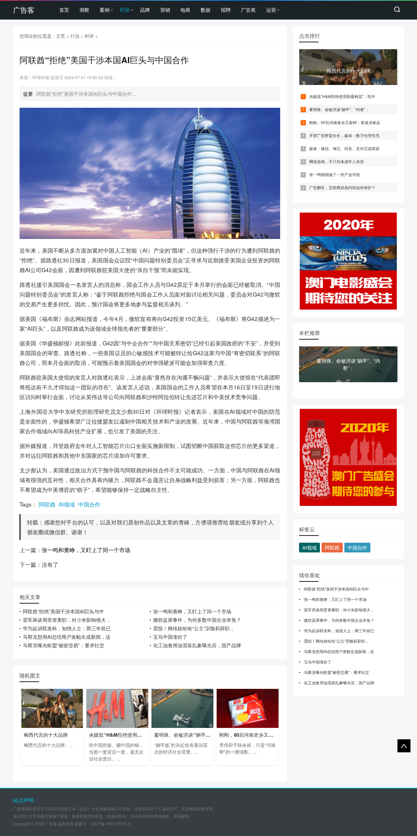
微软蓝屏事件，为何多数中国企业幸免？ (197, 619)
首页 (64, 9)
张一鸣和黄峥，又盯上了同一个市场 (86, 550)
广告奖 (248, 9)
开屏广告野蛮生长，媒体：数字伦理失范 (344, 135)
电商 (185, 9)
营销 (165, 9)
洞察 (84, 9)
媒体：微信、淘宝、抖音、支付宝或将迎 (344, 148)
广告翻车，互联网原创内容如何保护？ (342, 187)
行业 (125, 9)
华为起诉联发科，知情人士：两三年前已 (67, 628)
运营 (271, 9)
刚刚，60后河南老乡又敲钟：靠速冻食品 (344, 122)
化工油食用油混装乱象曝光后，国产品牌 (197, 645)
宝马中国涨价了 (170, 636)
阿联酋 (47, 504)
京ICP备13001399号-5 (110, 823)
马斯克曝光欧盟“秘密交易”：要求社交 (63, 645)
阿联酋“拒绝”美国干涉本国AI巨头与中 (63, 611)
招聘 (226, 9)
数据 (205, 9)
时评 (89, 36)
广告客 (24, 10)
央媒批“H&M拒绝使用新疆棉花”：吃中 (342, 96)
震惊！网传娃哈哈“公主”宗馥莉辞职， (194, 628)
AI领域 (67, 504)
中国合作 (89, 504)
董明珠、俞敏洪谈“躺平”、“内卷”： (339, 109)
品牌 (145, 9)
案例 (104, 9)
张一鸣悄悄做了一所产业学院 (334, 174)
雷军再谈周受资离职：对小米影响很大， (67, 619)
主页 (60, 36)
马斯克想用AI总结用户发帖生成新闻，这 (66, 636)
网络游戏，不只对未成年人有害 (336, 161)
